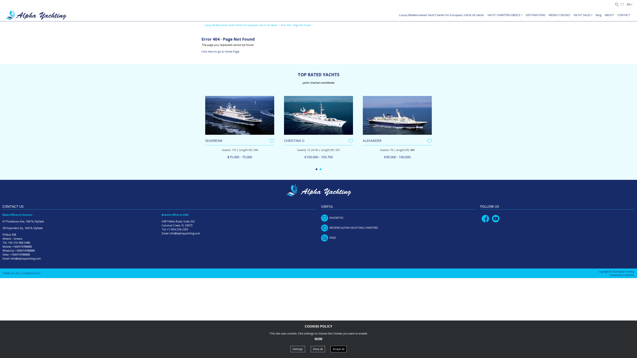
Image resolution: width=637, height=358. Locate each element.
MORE (318, 339)
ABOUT (609, 15)
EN (628, 4)
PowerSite (628, 275)
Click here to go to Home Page (220, 51)
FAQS (332, 237)
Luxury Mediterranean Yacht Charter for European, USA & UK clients (441, 15)
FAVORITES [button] (336, 218)
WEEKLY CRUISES (559, 15)
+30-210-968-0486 (19, 242)
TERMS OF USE (10, 273)
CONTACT (623, 15)
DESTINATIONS (535, 15)
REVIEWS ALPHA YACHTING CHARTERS (353, 228)
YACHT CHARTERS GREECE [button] (503, 15)
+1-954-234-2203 (177, 229)
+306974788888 (22, 246)
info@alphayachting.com (25, 258)
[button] (622, 4)
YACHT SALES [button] (581, 15)
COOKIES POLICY (31, 273)
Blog (599, 15)
